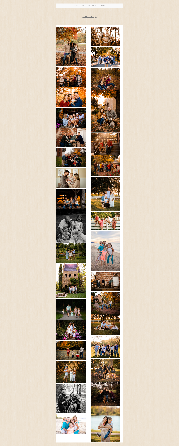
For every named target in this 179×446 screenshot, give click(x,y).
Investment (92, 5)
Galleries (101, 5)
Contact (83, 5)
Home (76, 5)
